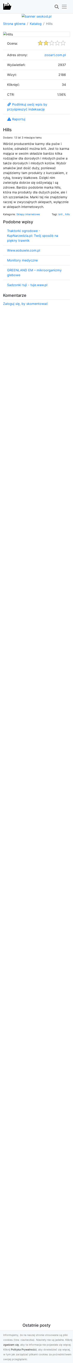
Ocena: (12, 43)
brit (60, 214)
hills (67, 214)
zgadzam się (11, 1344)
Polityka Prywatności (23, 1349)
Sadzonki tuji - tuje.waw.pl (27, 285)
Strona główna (14, 24)
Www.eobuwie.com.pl (23, 250)
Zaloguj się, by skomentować (25, 304)
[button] (56, 6)
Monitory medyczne (22, 260)
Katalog (36, 24)
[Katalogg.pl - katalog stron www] (7, 7)
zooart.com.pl (55, 55)
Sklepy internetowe (28, 214)
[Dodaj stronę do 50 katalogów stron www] (37, 16)
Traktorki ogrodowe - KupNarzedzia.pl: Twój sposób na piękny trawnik (32, 235)
